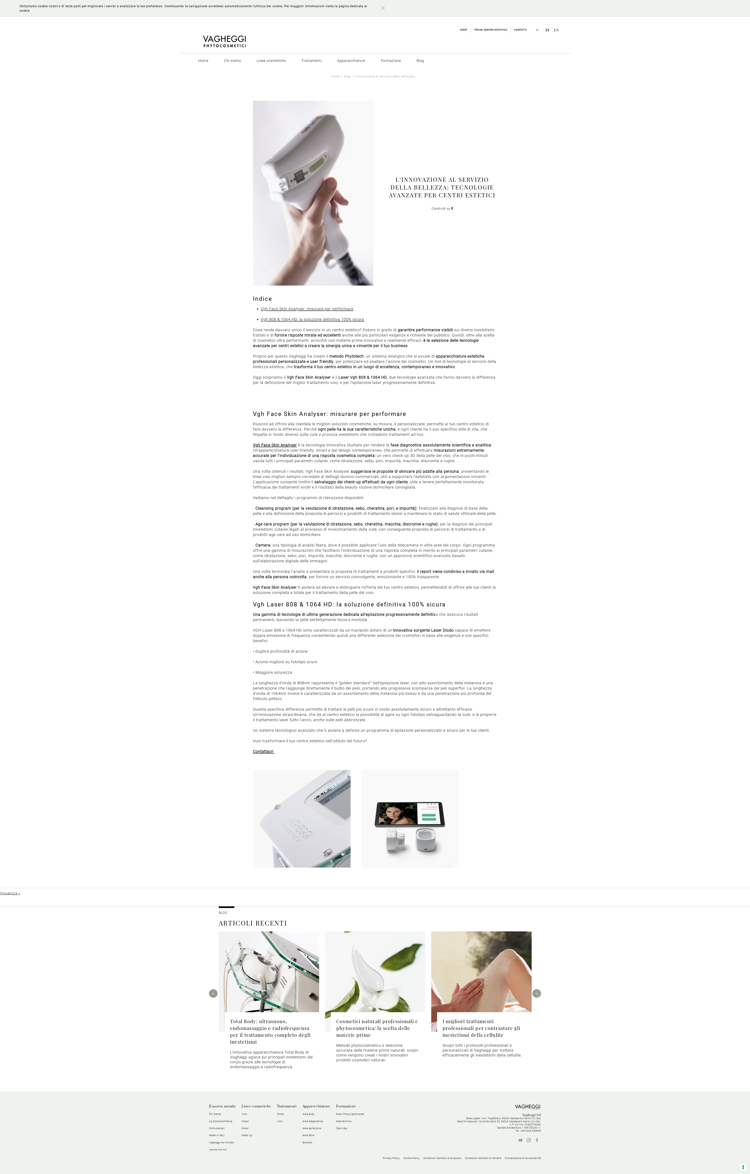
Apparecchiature (316, 1106)
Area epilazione (312, 1128)
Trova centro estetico (490, 29)
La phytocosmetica (220, 1121)
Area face (308, 1135)
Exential (307, 1142)
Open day (341, 1128)
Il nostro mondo (222, 1106)
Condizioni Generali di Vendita (483, 1158)
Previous (213, 993)
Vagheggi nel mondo (221, 1142)
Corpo (280, 1114)
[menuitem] (203, 60)
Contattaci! (264, 751)
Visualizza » (10, 893)
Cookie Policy (412, 1158)
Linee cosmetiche (256, 1106)
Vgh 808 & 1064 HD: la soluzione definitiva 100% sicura (312, 319)
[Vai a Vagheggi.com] (224, 43)
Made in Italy (216, 1135)
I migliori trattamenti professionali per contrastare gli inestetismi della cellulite (481, 1028)
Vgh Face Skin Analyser (275, 445)
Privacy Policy (391, 1158)
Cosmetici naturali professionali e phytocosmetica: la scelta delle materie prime (377, 1028)
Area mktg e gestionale (350, 1114)
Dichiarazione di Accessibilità (523, 1158)
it (548, 30)
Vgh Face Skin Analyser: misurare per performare (307, 308)
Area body (309, 1114)
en (556, 30)
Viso (279, 1121)
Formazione (346, 1106)
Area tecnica (344, 1121)
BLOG (223, 913)
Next (536, 993)
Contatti (520, 29)
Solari (245, 1128)
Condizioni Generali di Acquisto (442, 1158)
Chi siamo (215, 1114)
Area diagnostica (313, 1121)
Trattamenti (287, 1106)
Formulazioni (217, 1128)
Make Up (247, 1135)
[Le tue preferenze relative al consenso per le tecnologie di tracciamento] (743, 1167)
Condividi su (441, 208)
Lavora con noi (218, 1149)
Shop (463, 29)
